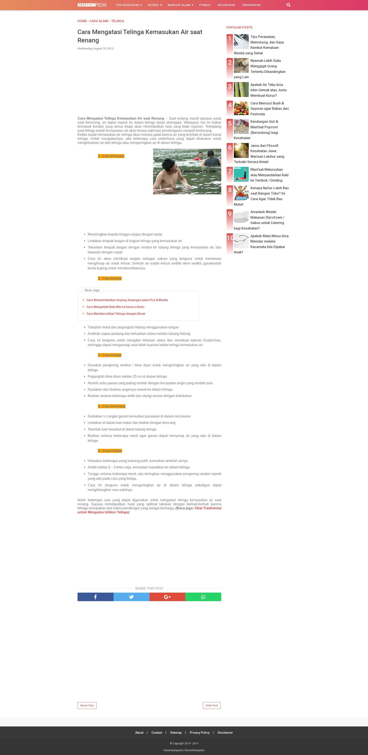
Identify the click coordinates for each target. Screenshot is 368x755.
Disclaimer (225, 732)
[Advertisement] (149, 85)
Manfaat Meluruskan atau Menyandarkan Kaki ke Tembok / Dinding (269, 174)
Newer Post (87, 705)
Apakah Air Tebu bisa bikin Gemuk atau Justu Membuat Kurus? (268, 90)
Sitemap (176, 732)
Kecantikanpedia (194, 750)
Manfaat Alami (179, 5)
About (139, 732)
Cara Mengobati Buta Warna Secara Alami (115, 307)
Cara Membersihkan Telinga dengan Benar (116, 313)
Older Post (212, 705)
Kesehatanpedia (174, 750)
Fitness (205, 5)
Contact (156, 732)
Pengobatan (251, 5)
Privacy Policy (200, 732)
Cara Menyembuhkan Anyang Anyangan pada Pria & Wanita (127, 300)
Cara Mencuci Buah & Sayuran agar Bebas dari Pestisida (269, 108)
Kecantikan (226, 5)
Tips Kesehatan (127, 5)
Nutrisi (153, 5)
